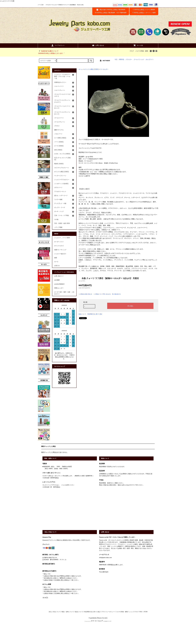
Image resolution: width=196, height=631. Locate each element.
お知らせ (57, 265)
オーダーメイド (59, 242)
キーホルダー (104, 69)
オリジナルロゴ (59, 246)
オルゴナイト (150, 59)
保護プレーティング (60, 249)
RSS (141, 611)
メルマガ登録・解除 (141, 51)
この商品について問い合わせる (102, 294)
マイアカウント (60, 45)
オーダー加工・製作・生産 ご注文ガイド (64, 293)
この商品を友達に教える (85, 294)
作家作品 (121, 59)
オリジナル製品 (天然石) (91, 69)
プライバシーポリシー (108, 611)
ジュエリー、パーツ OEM (62, 238)
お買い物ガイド (59, 276)
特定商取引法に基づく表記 (94, 314)
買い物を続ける (116, 294)
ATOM (145, 611)
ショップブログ (133, 611)
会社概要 (57, 280)
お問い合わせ (99, 45)
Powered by (88, 621)
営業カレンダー (59, 288)
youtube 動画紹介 (59, 284)
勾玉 (116, 59)
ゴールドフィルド (139, 59)
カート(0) (140, 45)
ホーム (81, 69)
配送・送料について (68, 611)
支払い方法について (55, 611)
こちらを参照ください (67, 485)
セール (56, 261)
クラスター (129, 59)
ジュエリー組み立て (60, 253)
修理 (55, 257)
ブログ (132, 51)
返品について (82, 314)
